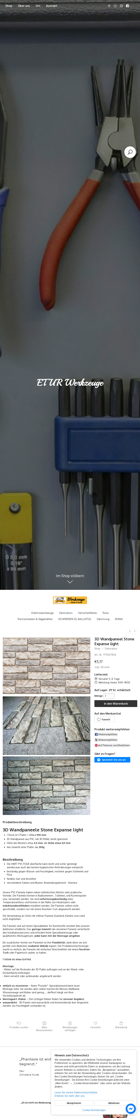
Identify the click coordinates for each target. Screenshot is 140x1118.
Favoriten (95, 1027)
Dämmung (103, 619)
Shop (8, 6)
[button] (104, 719)
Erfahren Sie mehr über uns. (70, 1095)
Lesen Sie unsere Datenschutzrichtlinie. (76, 1092)
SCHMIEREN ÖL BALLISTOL (74, 619)
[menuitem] (130, 631)
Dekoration (66, 613)
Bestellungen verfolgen (70, 1029)
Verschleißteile (87, 613)
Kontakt (51, 6)
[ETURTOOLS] (70, 600)
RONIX (119, 619)
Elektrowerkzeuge (42, 613)
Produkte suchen (19, 1027)
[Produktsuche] (130, 152)
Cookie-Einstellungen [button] (94, 1110)
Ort (38, 6)
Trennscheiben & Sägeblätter (35, 619)
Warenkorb (121, 1027)
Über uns (24, 6)
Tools (105, 613)
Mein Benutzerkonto (44, 1029)
